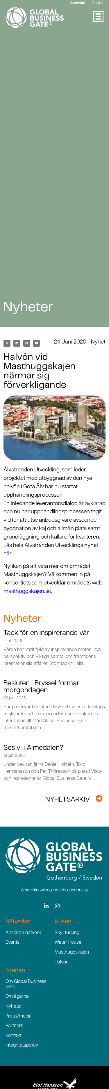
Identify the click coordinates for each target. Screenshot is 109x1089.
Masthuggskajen (72, 952)
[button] (6, 343)
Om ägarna (17, 996)
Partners (14, 1026)
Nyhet (98, 342)
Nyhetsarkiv (67, 799)
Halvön (62, 962)
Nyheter (14, 1006)
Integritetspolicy (22, 1045)
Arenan (15, 971)
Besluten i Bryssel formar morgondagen (41, 687)
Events (12, 942)
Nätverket (18, 922)
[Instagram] (57, 906)
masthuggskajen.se (27, 591)
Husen (63, 922)
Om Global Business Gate (26, 984)
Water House (68, 942)
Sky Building (67, 933)
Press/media (19, 1016)
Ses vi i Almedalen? (33, 748)
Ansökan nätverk (23, 933)
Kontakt (14, 1035)
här (7, 554)
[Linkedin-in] (46, 906)
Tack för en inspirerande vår (46, 633)
